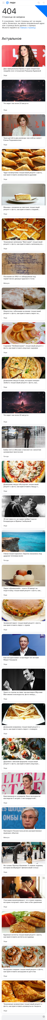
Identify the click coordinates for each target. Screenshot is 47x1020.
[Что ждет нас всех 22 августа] (23, 408)
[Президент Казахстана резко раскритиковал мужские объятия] (23, 823)
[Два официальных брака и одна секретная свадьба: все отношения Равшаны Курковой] (23, 61)
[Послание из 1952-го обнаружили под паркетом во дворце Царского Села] (23, 269)
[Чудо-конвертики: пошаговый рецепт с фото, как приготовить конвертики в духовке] (23, 165)
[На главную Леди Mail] (12, 2)
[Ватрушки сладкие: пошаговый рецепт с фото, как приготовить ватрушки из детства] (23, 962)
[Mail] (7, 2)
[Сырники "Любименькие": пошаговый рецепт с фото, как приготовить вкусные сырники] (23, 338)
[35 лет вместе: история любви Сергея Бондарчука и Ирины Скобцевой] (23, 511)
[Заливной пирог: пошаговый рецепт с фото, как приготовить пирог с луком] (23, 615)
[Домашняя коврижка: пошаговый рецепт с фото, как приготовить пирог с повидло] (23, 719)
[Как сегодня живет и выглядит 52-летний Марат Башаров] (23, 650)
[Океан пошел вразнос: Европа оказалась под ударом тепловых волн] (23, 546)
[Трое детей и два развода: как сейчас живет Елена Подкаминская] (23, 130)
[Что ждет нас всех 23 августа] (23, 96)
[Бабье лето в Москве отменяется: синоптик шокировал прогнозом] (23, 442)
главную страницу (28, 28)
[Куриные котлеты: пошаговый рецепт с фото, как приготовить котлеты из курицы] (23, 927)
